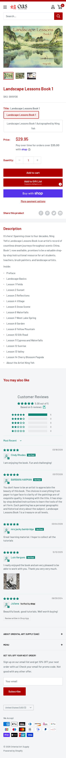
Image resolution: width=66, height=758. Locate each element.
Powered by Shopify (13, 750)
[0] (60, 7)
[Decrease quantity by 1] (19, 160)
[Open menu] (5, 7)
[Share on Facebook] (41, 212)
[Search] (58, 16)
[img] (11, 450)
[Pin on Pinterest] (47, 212)
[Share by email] (60, 212)
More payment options (33, 201)
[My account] (53, 7)
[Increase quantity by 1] (37, 160)
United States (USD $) (15, 707)
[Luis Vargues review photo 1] (11, 581)
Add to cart (33, 172)
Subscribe (14, 691)
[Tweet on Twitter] (53, 212)
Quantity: (8, 160)
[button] (33, 182)
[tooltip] (60, 184)
